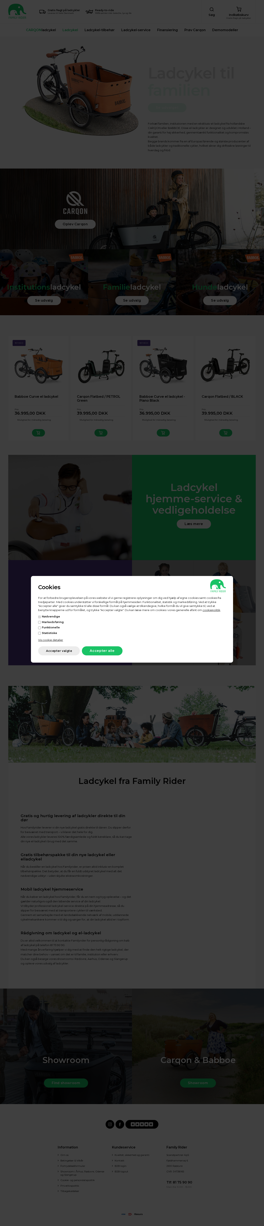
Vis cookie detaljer (50, 640)
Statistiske (49, 633)
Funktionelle (51, 627)
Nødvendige (51, 616)
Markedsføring (53, 622)
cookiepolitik (211, 610)
